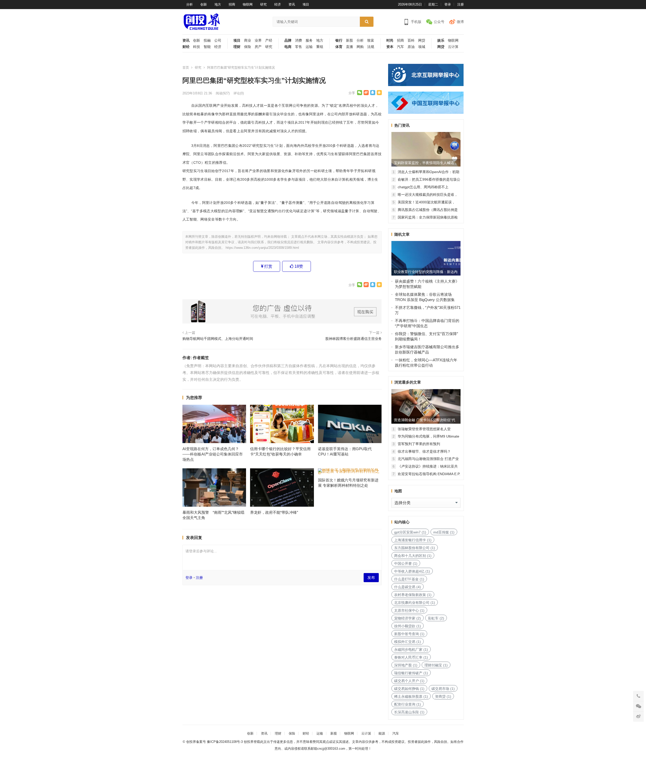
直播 (349, 47)
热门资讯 (402, 125)
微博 (460, 22)
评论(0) (238, 93)
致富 (370, 40)
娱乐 (440, 40)
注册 (460, 4)
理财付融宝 (436, 665)
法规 (370, 47)
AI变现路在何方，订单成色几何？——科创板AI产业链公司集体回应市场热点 (212, 454)
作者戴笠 (201, 358)
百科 (411, 40)
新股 (349, 40)
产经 (268, 40)
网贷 (421, 40)
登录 (447, 4)
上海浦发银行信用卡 (413, 540)
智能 (207, 47)
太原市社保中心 (409, 610)
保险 (247, 47)
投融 (207, 40)
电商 (287, 47)
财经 (186, 47)
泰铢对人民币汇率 (411, 657)
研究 (263, 4)
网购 (360, 47)
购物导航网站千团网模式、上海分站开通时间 (217, 339)
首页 (185, 67)
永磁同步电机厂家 (411, 649)
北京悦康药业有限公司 (414, 603)
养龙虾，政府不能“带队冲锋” (274, 512)
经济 (277, 4)
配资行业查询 (407, 704)
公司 (217, 40)
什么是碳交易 (407, 587)
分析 (189, 4)
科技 (196, 47)
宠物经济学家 (407, 618)
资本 (389, 47)
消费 (298, 40)
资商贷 (443, 696)
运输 (309, 47)
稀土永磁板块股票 (411, 696)
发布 (371, 577)
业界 (258, 40)
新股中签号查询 (409, 634)
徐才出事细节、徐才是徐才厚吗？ (424, 451)
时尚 (389, 40)
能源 (382, 733)
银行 (338, 40)
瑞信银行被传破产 (411, 673)
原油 (411, 47)
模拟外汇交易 (407, 642)
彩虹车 (436, 618)
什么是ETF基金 (409, 579)
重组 (319, 47)
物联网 (248, 4)
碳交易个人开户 (409, 681)
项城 (421, 47)
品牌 (287, 40)
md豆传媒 (443, 532)
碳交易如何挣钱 (409, 689)
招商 (232, 4)
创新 (203, 4)
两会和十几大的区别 (413, 556)
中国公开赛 (405, 563)
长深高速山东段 (409, 712)
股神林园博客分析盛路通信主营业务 (353, 339)
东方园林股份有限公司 (414, 548)
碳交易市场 (443, 689)
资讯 (291, 4)
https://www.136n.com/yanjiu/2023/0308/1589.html (262, 248)
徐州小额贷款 (407, 626)
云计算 (453, 47)
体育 (338, 47)
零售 (298, 47)
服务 (309, 40)
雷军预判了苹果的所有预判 (419, 444)
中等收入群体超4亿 (412, 571)
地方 (217, 4)
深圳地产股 (405, 665)
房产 (258, 47)
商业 (247, 40)
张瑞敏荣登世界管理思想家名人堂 (424, 429)
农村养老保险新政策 (413, 595)
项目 (306, 4)
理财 (236, 47)
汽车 (400, 47)
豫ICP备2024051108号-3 (225, 742)
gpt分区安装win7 (410, 532)
